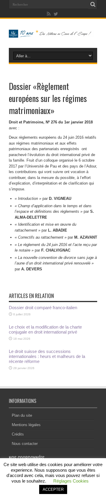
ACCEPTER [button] (53, 489)
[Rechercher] (92, 4)
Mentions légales (26, 425)
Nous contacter (25, 443)
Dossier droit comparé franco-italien (43, 307)
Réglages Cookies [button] (71, 480)
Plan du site (22, 415)
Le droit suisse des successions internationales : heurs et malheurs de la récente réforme (47, 356)
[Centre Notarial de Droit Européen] (53, 33)
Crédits (18, 434)
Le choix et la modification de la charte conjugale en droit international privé (45, 329)
